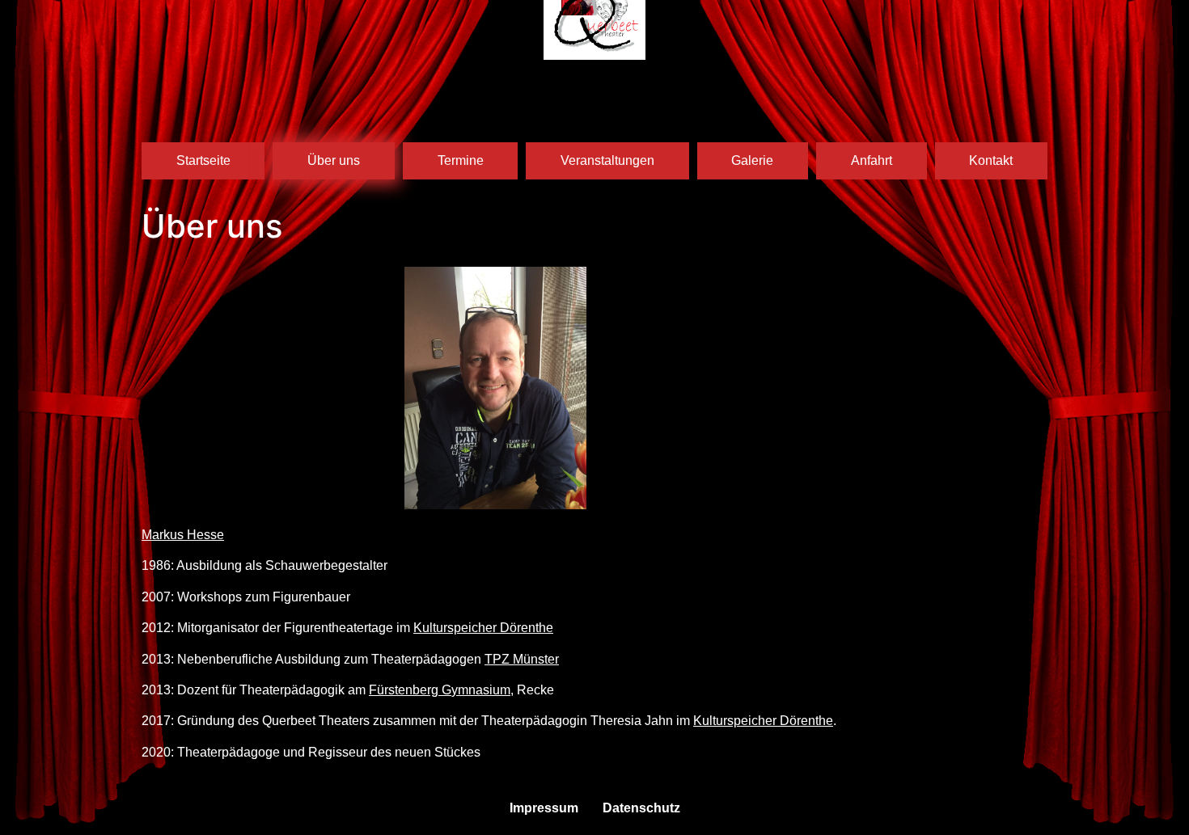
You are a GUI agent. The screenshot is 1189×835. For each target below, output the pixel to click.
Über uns (333, 160)
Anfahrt (871, 160)
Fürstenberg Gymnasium (439, 690)
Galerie (752, 160)
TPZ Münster (521, 659)
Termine (461, 160)
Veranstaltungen (607, 160)
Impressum (544, 808)
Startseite (203, 160)
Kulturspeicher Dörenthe (483, 628)
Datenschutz (641, 808)
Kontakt (991, 160)
